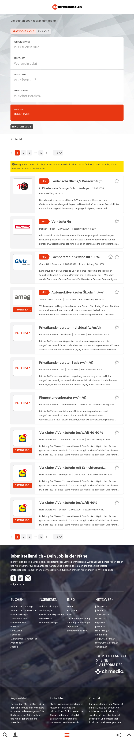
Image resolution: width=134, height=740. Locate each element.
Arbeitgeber (16, 643)
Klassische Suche (23, 31)
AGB (69, 615)
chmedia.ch (101, 647)
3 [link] (29, 153)
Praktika (14, 627)
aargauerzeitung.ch (105, 639)
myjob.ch (100, 623)
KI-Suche (43, 31)
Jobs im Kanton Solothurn (23, 610)
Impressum (72, 627)
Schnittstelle (45, 619)
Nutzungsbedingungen (79, 623)
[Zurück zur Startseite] (109, 674)
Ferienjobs (15, 635)
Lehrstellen (16, 631)
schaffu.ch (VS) (102, 631)
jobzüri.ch (100, 627)
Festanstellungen (19, 615)
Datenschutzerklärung (78, 619)
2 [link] (23, 153)
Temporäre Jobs (18, 619)
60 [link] (40, 153)
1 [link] (17, 153)
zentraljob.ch (102, 615)
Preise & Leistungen (49, 606)
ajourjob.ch (101, 635)
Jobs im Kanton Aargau (22, 606)
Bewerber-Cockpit (48, 623)
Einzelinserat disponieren (52, 615)
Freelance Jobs (18, 623)
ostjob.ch (100, 619)
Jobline (14, 647)
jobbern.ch (100, 610)
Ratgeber (72, 610)
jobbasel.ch (101, 606)
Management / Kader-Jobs (24, 639)
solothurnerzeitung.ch (106, 643)
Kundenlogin (45, 610)
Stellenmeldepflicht (77, 631)
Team (70, 606)
